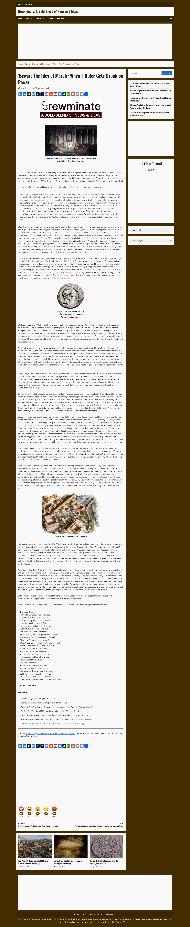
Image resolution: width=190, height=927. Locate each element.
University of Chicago (66, 733)
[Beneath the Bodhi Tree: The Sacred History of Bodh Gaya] (71, 846)
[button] (171, 18)
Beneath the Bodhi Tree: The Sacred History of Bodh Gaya (68, 862)
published (30, 733)
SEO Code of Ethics (108, 914)
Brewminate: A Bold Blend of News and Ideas (48, 11)
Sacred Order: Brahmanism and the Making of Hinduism (104, 862)
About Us (28, 18)
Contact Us (40, 18)
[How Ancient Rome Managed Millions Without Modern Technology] (35, 846)
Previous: (38, 825)
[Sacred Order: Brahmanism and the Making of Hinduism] (106, 846)
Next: (99, 825)
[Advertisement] (86, 41)
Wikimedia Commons (70, 317)
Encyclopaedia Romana (47, 733)
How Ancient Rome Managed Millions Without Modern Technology (33, 862)
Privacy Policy (93, 914)
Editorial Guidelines (56, 18)
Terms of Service (79, 914)
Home (20, 18)
